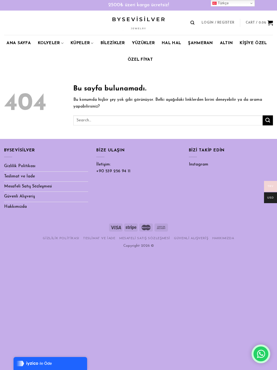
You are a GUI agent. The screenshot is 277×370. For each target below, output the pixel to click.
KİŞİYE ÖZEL (253, 43)
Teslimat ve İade (19, 176)
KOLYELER (49, 43)
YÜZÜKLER (143, 43)
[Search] (192, 23)
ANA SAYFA (18, 43)
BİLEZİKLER (113, 43)
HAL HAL (171, 43)
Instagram (198, 165)
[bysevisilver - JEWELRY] (138, 23)
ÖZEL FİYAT (140, 60)
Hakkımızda (15, 207)
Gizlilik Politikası (19, 166)
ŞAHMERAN (200, 43)
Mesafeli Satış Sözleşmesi (28, 186)
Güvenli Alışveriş (19, 196)
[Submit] (268, 120)
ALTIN (226, 43)
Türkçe (223, 3)
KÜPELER (80, 43)
